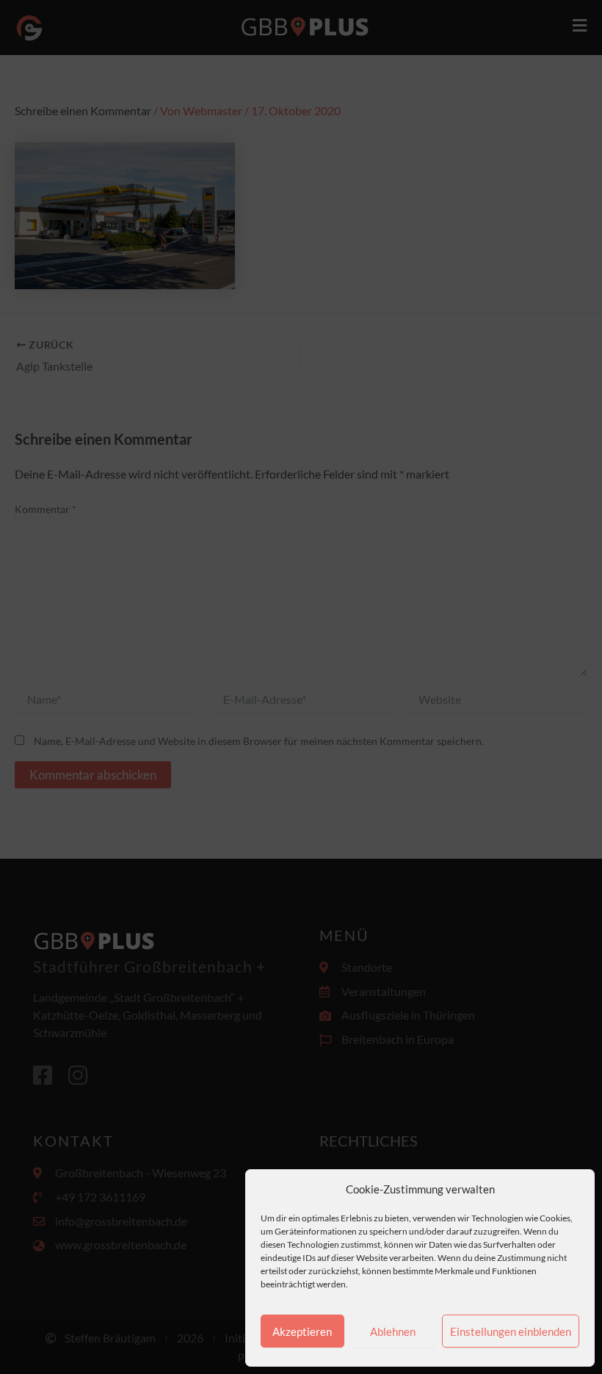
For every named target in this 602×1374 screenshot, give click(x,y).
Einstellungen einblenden (510, 1331)
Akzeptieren (302, 1331)
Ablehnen (393, 1331)
